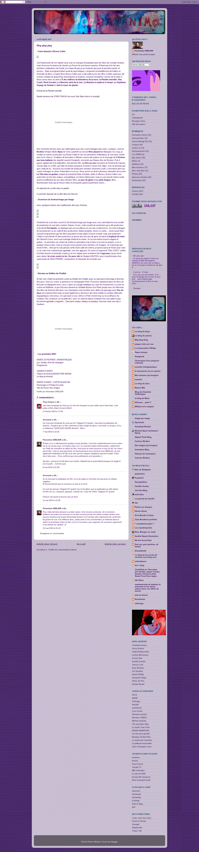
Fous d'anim (137, 711)
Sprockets (139, 422)
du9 (133, 807)
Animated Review (143, 427)
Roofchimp (140, 599)
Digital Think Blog (143, 437)
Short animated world (141, 780)
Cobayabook (137, 118)
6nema (135, 761)
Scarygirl (135, 824)
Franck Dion (137, 658)
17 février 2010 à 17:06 (53, 411)
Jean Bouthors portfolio (146, 520)
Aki (136, 503)
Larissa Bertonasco (140, 655)
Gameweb (136, 794)
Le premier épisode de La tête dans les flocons (57, 194)
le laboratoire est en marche (148, 371)
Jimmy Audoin (138, 648)
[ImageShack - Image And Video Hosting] (38, 57)
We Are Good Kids (143, 540)
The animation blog (140, 724)
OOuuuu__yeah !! (143, 402)
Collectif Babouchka (140, 652)
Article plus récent (47, 544)
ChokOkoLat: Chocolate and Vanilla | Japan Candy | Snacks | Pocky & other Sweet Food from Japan (147, 573)
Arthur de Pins (138, 681)
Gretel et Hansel (139, 821)
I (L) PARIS (136, 154)
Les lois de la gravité (141, 734)
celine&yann (140, 561)
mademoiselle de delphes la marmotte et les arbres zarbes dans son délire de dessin (148, 587)
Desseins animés (139, 714)
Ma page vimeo (138, 121)
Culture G (136, 148)
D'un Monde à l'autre (144, 515)
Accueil (81, 544)
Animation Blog (142, 450)
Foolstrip (135, 801)
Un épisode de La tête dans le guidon (53, 188)
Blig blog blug (141, 340)
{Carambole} (140, 551)
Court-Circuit (137, 764)
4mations (136, 757)
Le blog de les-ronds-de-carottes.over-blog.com (146, 556)
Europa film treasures (141, 777)
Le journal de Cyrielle (144, 499)
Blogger (114, 842)
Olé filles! (139, 580)
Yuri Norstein (137, 671)
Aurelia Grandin (138, 661)
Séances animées (139, 177)
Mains (134, 161)
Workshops (137, 180)
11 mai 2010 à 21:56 (51, 500)
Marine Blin (140, 388)
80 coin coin (138, 256)
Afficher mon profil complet (143, 54)
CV (133, 115)
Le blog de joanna (143, 336)
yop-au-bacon (141, 595)
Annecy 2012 (137, 191)
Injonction (136, 791)
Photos (135, 174)
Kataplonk (139, 357)
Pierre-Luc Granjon (143, 507)
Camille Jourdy (142, 486)
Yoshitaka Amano (139, 645)
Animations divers (139, 135)
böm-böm (139, 495)
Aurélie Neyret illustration (146, 536)
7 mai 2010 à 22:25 (51, 432)
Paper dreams (141, 352)
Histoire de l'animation (145, 454)
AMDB (134, 698)
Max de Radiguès (143, 470)
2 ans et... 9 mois (140, 272)
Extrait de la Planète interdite (49, 91)
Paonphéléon (141, 482)
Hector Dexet (141, 511)
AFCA (134, 695)
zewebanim (137, 708)
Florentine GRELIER (52, 440)
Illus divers (136, 158)
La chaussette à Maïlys (145, 348)
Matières (135, 164)
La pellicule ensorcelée (142, 743)
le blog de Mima (142, 398)
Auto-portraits (138, 138)
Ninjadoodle (137, 828)
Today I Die (137, 831)
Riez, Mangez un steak (145, 532)
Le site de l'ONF (139, 774)
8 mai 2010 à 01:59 (51, 467)
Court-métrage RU (140, 141)
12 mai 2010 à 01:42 (52, 528)
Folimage (136, 701)
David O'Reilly (138, 674)
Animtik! (135, 705)
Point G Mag (137, 804)
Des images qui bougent (146, 445)
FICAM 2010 (137, 194)
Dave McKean (138, 668)
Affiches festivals (139, 721)
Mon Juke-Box (138, 171)
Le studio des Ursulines (142, 740)
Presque (137, 288)
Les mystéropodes (143, 528)
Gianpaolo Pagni (139, 678)
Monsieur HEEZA (139, 718)
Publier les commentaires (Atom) (63, 550)
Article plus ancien (115, 544)
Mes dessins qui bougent (146, 375)
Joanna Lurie (137, 665)
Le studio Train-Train (141, 727)
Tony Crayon (49, 402)
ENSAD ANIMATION (140, 731)
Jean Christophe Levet (141, 747)
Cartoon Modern (142, 441)
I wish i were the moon (141, 818)
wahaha (138, 380)
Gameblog (136, 797)
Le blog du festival (45, 376)
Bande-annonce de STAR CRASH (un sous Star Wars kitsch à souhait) (68, 96)
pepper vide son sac (144, 344)
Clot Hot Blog (141, 490)
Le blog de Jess (142, 384)
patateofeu (140, 474)
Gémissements (138, 151)
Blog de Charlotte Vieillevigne (143, 393)
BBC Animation (138, 770)
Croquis (135, 145)
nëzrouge (139, 603)
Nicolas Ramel (138, 684)
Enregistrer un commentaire (52, 533)
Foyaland (139, 478)
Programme (42, 365)
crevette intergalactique (146, 367)
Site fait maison (138, 124)
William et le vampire (144, 407)
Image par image (142, 418)
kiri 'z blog (139, 565)
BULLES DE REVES (140, 104)
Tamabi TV (136, 767)
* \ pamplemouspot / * (144, 524)
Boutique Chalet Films (141, 737)
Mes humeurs (138, 167)
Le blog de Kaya (142, 331)
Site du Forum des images (48, 388)
